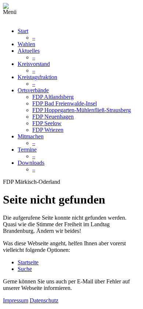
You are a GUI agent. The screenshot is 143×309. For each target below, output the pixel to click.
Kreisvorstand (34, 64)
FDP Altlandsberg (53, 97)
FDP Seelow (47, 123)
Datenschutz (44, 300)
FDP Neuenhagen (53, 116)
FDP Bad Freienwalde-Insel (64, 103)
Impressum (15, 300)
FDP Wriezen (47, 130)
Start (23, 31)
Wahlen (26, 44)
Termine (27, 149)
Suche (25, 269)
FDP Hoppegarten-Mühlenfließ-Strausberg (81, 110)
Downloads (31, 163)
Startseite (28, 262)
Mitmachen (31, 136)
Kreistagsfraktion (37, 77)
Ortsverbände (33, 90)
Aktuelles (29, 51)
